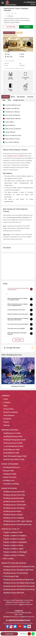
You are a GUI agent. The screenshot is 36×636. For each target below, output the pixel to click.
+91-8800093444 (29, 2)
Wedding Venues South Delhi (14, 495)
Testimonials (19, 600)
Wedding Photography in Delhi (14, 440)
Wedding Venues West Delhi (14, 501)
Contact (6, 422)
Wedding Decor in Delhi (12, 433)
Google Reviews (18, 100)
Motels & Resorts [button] (9, 477)
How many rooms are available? (16, 328)
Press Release (8, 415)
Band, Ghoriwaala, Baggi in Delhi (14, 456)
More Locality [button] (8, 559)
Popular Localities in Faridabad (14, 536)
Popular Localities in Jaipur (13, 549)
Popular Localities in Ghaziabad (15, 542)
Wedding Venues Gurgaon (13, 515)
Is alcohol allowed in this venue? (16, 309)
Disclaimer (7, 419)
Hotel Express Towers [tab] (9, 32)
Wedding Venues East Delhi (13, 498)
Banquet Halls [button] (8, 471)
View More (18, 340)
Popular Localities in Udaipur (14, 555)
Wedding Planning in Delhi (12, 436)
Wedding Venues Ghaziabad (13, 508)
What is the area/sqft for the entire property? (16, 333)
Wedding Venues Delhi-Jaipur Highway (17, 521)
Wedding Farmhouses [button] (11, 467)
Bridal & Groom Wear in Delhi (13, 459)
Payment (22, 602)
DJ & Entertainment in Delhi (13, 446)
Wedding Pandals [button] (9, 474)
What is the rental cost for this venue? (17, 314)
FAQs (9, 100)
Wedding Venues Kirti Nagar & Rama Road (18, 583)
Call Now (27, 27)
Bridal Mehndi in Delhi (11, 453)
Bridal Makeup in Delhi (11, 450)
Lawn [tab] (19, 32)
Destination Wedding (11, 484)
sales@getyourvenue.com (11, 616)
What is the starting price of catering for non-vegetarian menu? (17, 304)
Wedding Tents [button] (9, 480)
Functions (16, 602)
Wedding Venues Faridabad (13, 518)
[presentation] (7, 44)
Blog (12, 600)
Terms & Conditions (10, 412)
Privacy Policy (8, 409)
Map (3, 100)
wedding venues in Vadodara (15, 156)
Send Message (10, 27)
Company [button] (6, 402)
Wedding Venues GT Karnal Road (15, 573)
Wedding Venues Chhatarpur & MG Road (18, 570)
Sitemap (6, 425)
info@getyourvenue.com (26, 616)
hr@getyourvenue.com (26, 604)
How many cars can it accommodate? (17, 324)
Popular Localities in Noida (13, 545)
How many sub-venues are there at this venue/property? (18, 289)
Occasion (30, 97)
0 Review (9, 16)
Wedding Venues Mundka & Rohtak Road (18, 580)
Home (5, 399)
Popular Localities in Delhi (12, 532)
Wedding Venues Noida (12, 511)
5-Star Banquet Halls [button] (11, 576)
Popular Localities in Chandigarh (15, 552)
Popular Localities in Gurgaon (14, 539)
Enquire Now (9, 634)
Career (28, 602)
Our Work (26, 600)
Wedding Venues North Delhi (14, 492)
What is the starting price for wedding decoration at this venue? (17, 319)
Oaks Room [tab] (10, 35)
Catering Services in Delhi (12, 443)
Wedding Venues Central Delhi (14, 505)
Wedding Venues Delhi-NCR (13, 593)
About (13, 97)
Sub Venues (21, 97)
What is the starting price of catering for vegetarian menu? (17, 299)
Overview (5, 97)
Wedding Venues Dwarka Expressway (17, 524)
